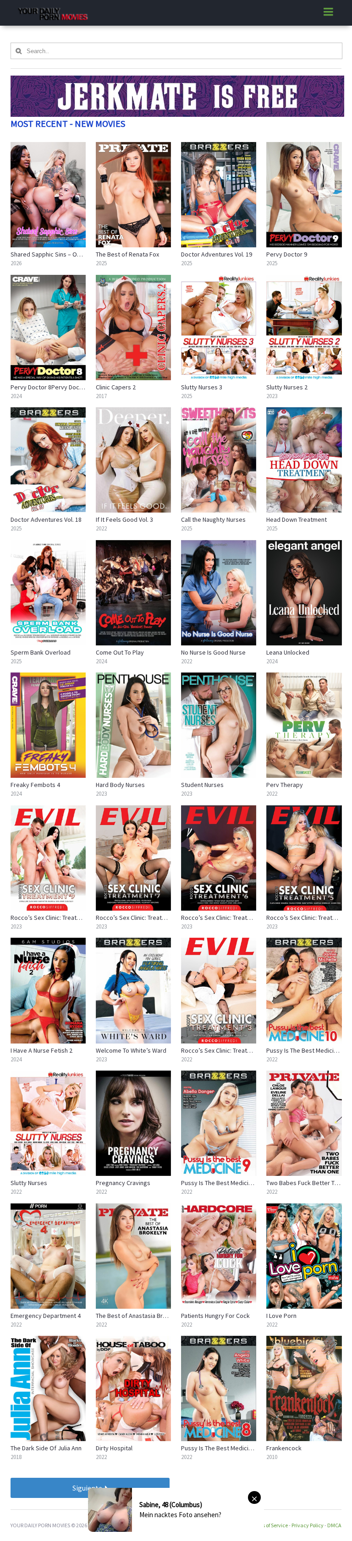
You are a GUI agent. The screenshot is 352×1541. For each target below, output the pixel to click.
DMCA (334, 1525)
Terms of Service (269, 1525)
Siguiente (88, 1487)
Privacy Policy (308, 1525)
